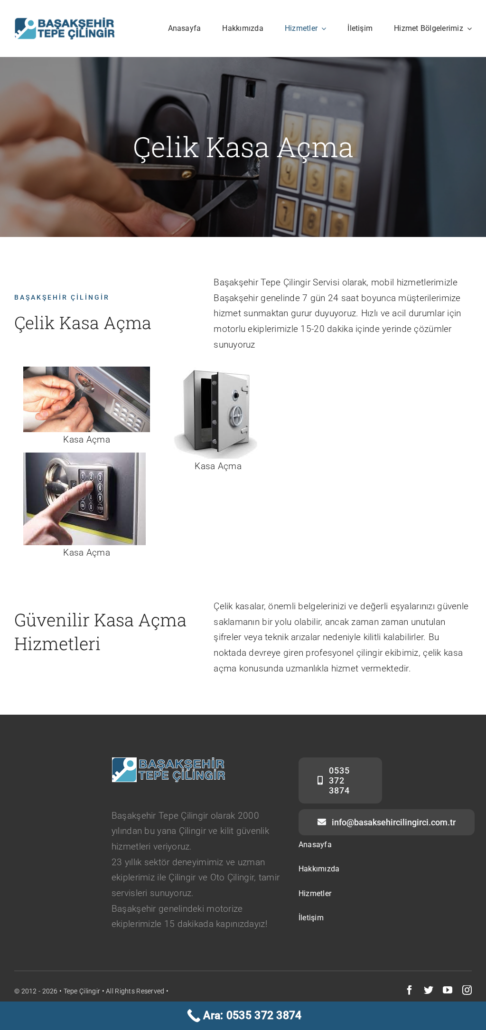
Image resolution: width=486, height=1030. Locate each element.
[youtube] (447, 990)
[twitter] (428, 990)
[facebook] (409, 990)
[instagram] (467, 990)
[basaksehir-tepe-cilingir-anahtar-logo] (64, 22)
